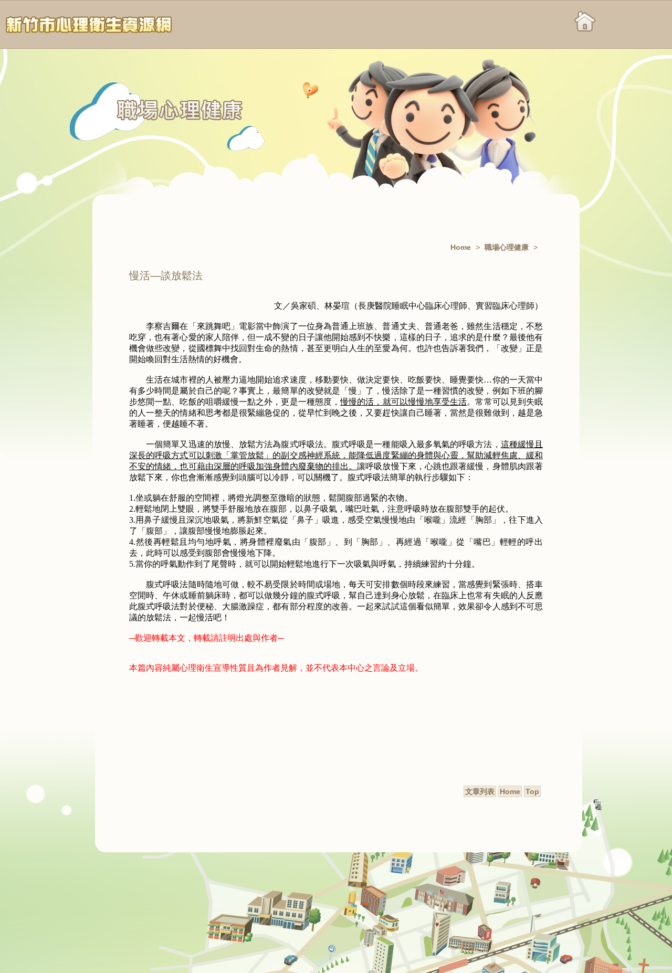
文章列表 (480, 791)
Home (460, 247)
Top (532, 791)
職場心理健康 (507, 247)
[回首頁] (89, 25)
